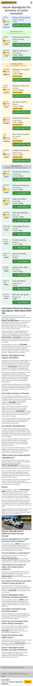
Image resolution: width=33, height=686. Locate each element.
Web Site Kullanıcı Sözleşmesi (18, 673)
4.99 (4, 189)
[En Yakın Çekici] (9, 2)
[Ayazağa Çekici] (16, 522)
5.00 (4, 154)
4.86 (4, 89)
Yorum (8, 21)
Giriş (3, 676)
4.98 (4, 21)
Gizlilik (4, 673)
